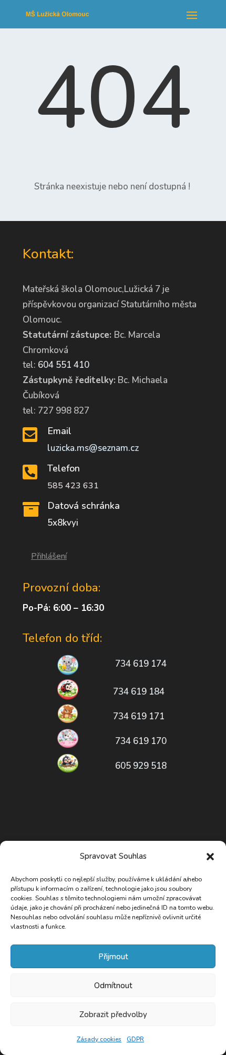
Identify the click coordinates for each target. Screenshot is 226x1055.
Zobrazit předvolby (113, 1014)
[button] (210, 856)
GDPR (135, 1039)
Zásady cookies (99, 1039)
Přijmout (113, 956)
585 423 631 (73, 485)
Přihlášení (49, 556)
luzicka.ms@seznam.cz (93, 448)
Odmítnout (113, 985)
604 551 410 (63, 365)
